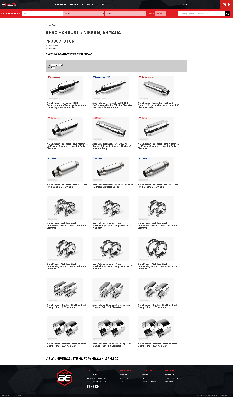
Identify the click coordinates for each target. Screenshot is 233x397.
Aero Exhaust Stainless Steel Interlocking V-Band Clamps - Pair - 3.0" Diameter (157, 225)
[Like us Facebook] (88, 387)
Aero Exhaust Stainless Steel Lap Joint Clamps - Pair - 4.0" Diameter (111, 344)
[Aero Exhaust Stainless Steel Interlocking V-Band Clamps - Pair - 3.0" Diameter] (156, 208)
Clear (151, 13)
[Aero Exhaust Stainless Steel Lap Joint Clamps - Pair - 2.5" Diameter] (110, 290)
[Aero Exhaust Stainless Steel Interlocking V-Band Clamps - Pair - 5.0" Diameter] (156, 249)
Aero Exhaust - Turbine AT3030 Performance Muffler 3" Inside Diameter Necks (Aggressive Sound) (67, 105)
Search (160, 13)
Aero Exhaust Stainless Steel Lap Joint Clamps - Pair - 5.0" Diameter (157, 344)
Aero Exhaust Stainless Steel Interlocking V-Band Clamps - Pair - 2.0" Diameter (66, 225)
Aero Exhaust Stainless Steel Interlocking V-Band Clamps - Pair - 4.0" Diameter (112, 266)
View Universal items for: (69, 53)
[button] (59, 4)
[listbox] (42, 13)
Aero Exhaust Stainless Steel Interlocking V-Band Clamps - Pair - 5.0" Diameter (157, 266)
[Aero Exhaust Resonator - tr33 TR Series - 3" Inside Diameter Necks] (156, 169)
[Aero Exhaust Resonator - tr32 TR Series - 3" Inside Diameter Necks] (110, 169)
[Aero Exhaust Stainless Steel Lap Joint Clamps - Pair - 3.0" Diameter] (156, 290)
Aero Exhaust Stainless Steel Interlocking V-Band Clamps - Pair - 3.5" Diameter (66, 266)
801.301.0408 (92, 375)
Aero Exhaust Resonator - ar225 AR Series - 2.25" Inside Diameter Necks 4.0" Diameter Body (158, 105)
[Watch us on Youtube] (97, 387)
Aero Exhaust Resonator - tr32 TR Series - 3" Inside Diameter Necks (112, 185)
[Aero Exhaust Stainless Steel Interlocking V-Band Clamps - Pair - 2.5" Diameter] (110, 208)
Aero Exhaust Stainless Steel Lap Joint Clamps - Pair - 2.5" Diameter (111, 306)
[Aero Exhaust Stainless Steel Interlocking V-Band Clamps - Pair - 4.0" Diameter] (110, 249)
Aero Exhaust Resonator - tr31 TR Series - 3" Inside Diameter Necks (67, 185)
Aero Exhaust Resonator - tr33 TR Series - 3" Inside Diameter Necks (158, 185)
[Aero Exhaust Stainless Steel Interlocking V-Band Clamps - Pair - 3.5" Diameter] (65, 249)
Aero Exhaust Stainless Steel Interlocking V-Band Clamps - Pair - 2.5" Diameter (112, 225)
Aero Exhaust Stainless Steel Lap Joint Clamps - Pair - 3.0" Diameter (157, 306)
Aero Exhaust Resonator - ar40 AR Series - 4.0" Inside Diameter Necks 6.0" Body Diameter (158, 146)
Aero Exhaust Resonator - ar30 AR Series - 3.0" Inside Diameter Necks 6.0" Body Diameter (67, 146)
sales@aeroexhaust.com (96, 378)
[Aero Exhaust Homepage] (20, 4)
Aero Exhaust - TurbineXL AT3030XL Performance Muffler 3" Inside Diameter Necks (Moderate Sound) (112, 105)
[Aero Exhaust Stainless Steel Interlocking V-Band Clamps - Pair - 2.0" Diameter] (65, 208)
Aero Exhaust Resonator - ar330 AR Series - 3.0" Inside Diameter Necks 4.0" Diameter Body (112, 146)
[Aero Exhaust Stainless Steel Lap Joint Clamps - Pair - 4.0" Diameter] (110, 328)
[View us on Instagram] (92, 387)
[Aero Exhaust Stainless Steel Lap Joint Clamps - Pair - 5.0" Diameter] (156, 328)
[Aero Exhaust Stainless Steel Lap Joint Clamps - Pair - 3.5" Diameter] (65, 328)
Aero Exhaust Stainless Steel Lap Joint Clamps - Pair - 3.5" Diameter (66, 344)
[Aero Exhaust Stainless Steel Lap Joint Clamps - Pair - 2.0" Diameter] (65, 290)
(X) (46, 46)
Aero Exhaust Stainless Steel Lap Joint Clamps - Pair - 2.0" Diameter (66, 306)
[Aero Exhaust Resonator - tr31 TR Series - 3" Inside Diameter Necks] (65, 169)
